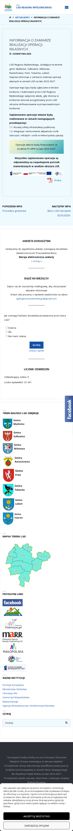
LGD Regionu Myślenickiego (34, 7)
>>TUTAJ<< (36, 261)
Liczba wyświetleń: (14, 382)
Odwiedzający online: (16, 377)
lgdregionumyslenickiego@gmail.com (36, 298)
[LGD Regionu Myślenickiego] (8, 7)
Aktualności (22, 17)
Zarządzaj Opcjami (36, 825)
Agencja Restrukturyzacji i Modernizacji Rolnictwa (28, 705)
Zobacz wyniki (36, 350)
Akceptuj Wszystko (36, 816)
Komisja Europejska (13, 684)
